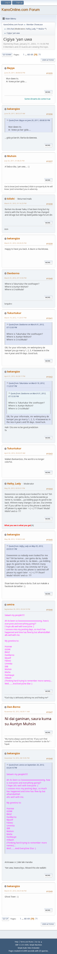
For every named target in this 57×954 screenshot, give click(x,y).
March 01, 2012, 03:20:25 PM (15, 243)
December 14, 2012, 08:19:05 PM (16, 758)
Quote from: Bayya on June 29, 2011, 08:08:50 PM (29, 120)
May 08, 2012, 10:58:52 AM (14, 539)
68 (28, 54)
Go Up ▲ (38, 942)
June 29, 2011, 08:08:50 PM (14, 73)
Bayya (11, 68)
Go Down (7, 54)
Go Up (5, 919)
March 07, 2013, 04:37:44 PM (15, 891)
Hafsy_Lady (31, 29)
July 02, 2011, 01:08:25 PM (14, 161)
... (26, 54)
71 (39, 54)
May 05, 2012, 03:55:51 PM (14, 488)
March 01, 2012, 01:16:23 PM (15, 203)
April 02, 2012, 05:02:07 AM (14, 453)
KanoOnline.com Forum (21, 9)
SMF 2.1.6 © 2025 (22, 945)
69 (32, 54)
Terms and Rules (26, 942)
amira (10, 604)
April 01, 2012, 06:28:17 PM (14, 376)
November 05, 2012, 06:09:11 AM (17, 711)
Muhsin (11, 156)
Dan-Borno (13, 707)
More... (48, 92)
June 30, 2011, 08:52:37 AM (14, 113)
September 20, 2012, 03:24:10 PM (17, 609)
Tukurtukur (14, 313)
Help (16, 942)
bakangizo (13, 109)
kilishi (11, 198)
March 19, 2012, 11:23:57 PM (15, 318)
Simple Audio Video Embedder (29, 948)
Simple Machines (35, 945)
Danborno (13, 273)
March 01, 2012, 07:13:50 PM (15, 278)
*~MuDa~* (41, 29)
